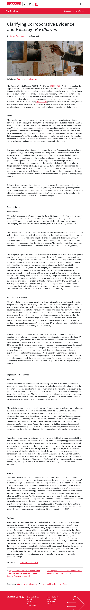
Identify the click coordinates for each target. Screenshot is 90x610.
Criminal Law (22, 79)
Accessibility (51, 601)
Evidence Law (32, 79)
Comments (67, 584)
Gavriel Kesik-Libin (17, 36)
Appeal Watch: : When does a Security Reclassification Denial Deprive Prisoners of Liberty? (23, 573)
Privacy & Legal (51, 599)
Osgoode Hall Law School (74, 11)
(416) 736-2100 (32, 603)
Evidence (57, 584)
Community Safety (52, 597)
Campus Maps (31, 605)
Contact (29, 601)
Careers (49, 603)
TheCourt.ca (11, 11)
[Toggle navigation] (8, 16)
